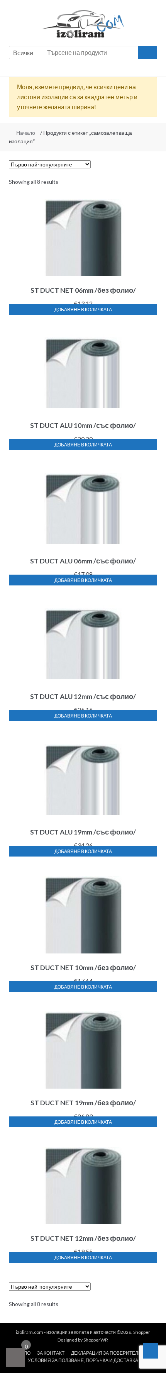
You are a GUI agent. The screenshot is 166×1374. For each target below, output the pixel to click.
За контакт (50, 1353)
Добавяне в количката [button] (83, 309)
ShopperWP (95, 1340)
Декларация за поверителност (111, 1353)
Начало (25, 132)
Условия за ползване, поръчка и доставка (83, 1360)
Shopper (141, 1332)
